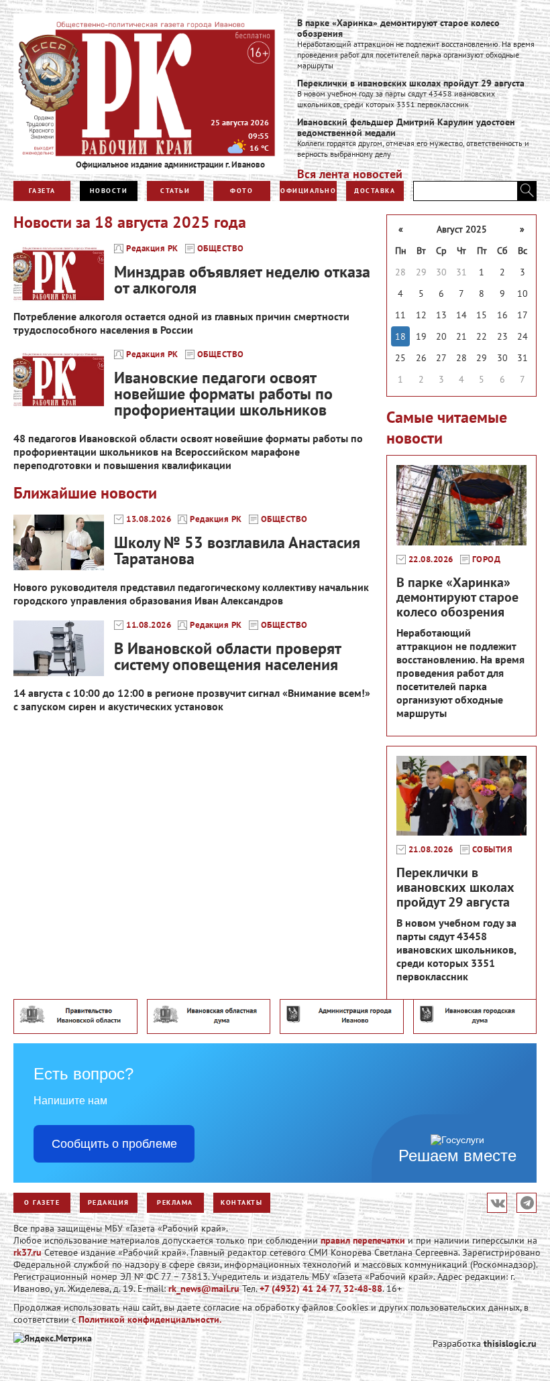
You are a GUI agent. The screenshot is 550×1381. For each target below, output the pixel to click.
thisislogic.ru (510, 1343)
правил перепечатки (363, 1240)
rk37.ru (27, 1252)
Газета (42, 190)
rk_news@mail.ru (203, 1289)
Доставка (374, 190)
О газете (42, 1202)
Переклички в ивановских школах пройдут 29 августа (411, 83)
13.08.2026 (148, 519)
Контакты (241, 1202)
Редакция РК (152, 248)
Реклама (175, 1202)
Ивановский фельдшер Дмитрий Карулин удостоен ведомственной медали (406, 127)
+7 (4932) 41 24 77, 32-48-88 (321, 1289)
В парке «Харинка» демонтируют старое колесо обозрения (398, 28)
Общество (220, 248)
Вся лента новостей (349, 174)
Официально (308, 190)
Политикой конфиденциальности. (149, 1319)
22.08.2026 (430, 559)
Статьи (175, 190)
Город (486, 559)
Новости (109, 190)
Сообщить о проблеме (114, 1143)
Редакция (108, 1202)
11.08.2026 (148, 625)
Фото (241, 190)
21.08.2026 (430, 849)
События (492, 849)
